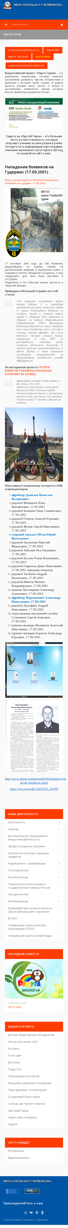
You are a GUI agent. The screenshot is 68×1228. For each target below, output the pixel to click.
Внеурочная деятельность (23, 50)
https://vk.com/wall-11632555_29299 (34, 789)
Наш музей (53, 50)
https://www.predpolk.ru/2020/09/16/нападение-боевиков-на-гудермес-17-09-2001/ (32, 181)
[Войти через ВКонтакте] (31, 1212)
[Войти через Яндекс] (36, 1212)
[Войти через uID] (25, 1212)
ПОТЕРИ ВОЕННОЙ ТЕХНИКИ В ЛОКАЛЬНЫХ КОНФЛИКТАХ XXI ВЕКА (28, 370)
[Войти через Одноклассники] (42, 1212)
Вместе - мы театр (18, 56)
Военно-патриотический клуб (26, 65)
